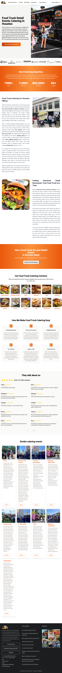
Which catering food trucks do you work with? (30, 638)
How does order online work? (27, 648)
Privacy (3, 662)
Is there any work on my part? (27, 641)
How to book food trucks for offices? (29, 630)
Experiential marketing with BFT (11, 648)
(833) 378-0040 (12, 657)
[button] (36, 430)
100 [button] (33, 430)
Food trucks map (11, 644)
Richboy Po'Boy (21, 135)
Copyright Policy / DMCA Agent (8, 664)
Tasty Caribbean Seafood (11, 139)
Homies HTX (9, 145)
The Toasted (18, 129)
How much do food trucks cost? (28, 644)
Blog (3, 659)
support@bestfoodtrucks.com (10, 656)
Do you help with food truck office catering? (30, 664)
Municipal (11, 652)
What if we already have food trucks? (29, 656)
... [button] (30, 430)
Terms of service (5, 661)
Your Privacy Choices (6, 666)
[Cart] (60, 2)
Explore (6, 504)
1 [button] (25, 430)
